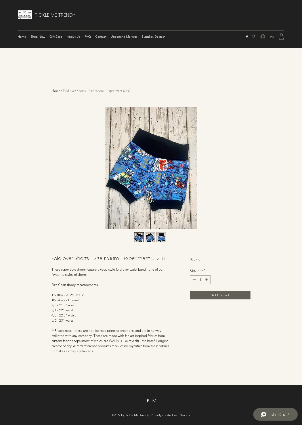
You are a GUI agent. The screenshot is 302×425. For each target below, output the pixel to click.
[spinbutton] (200, 280)
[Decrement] (194, 280)
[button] (281, 36)
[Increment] (207, 280)
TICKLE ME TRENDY (55, 15)
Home (56, 91)
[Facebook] (247, 36)
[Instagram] (253, 36)
